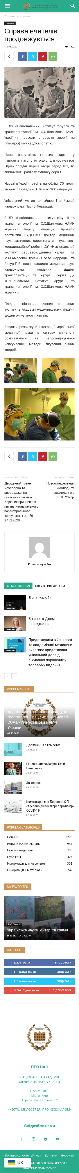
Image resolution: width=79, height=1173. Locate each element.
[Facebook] (22, 56)
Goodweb (67, 1155)
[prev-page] (7, 676)
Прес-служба (39, 564)
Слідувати (64, 971)
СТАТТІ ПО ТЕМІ (18, 586)
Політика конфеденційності (23, 1155)
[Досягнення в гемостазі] (13, 749)
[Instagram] (33, 1139)
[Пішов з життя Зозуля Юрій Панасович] (13, 768)
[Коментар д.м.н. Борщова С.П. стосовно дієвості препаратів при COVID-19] (13, 806)
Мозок (11, 935)
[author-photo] (39, 558)
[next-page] (14, 676)
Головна (9, 16)
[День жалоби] (15, 602)
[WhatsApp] (52, 56)
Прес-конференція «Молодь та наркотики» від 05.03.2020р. (60, 490)
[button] (7, 6)
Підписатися (62, 990)
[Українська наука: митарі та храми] (39, 918)
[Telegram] (45, 1139)
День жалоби (40, 597)
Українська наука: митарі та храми (37, 930)
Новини (25, 16)
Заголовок (33, 783)
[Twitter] (32, 56)
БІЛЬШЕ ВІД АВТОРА (50, 586)
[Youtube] (57, 1139)
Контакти (51, 1155)
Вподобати (63, 962)
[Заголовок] (13, 787)
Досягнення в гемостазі (43, 745)
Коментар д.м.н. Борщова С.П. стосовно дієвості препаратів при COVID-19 (50, 806)
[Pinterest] (42, 56)
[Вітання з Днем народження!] (15, 623)
